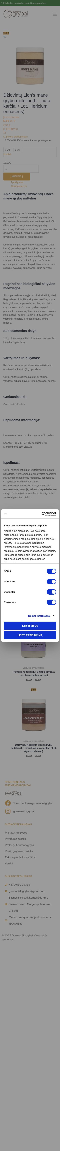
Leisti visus (30, 625)
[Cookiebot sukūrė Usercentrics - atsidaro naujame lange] (42, 514)
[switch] (51, 581)
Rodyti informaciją (39, 615)
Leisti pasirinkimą (30, 635)
